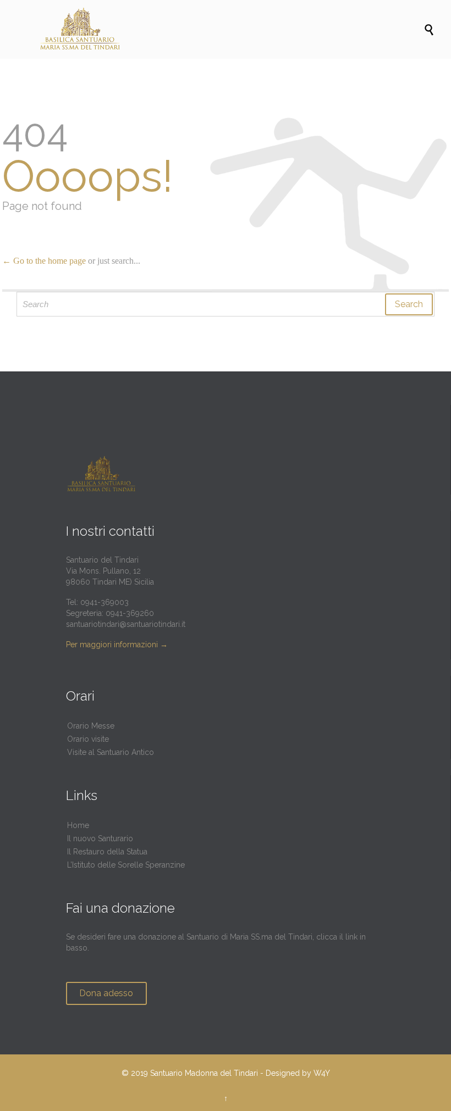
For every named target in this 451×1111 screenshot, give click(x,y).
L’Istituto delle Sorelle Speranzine (126, 864)
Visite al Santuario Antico (110, 752)
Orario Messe (90, 725)
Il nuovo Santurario (100, 838)
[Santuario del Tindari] (231, 29)
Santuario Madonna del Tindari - (206, 1073)
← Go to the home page (44, 260)
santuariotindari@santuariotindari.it (125, 624)
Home (78, 825)
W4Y (322, 1073)
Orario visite (88, 739)
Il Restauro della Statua (107, 851)
